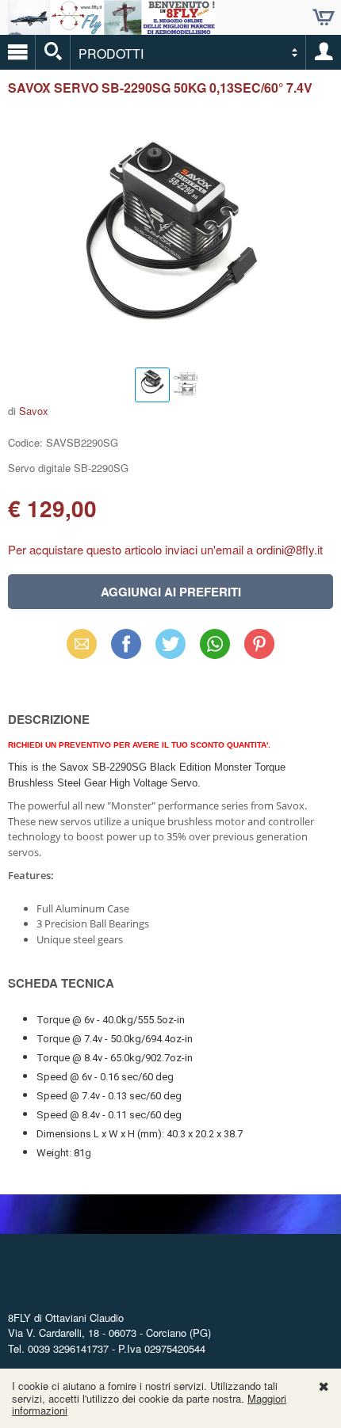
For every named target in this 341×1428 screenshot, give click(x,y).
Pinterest (259, 643)
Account (323, 52)
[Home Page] (112, 28)
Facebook (126, 643)
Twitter (170, 643)
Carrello (323, 17)
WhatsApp (214, 643)
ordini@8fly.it (289, 549)
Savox (33, 410)
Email (82, 643)
